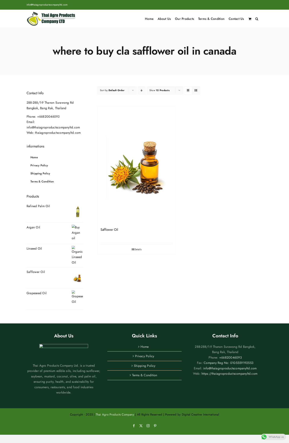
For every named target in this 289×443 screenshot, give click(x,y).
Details (138, 249)
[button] (256, 18)
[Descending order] (141, 90)
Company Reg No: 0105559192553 (228, 363)
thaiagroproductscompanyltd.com (58, 132)
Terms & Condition (144, 375)
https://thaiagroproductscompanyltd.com (229, 373)
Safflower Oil (109, 229)
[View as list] (196, 90)
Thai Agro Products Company (115, 414)
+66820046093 (48, 116)
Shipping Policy (145, 365)
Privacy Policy (144, 356)
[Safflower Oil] (137, 165)
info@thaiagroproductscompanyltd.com (47, 4)
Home (145, 346)
